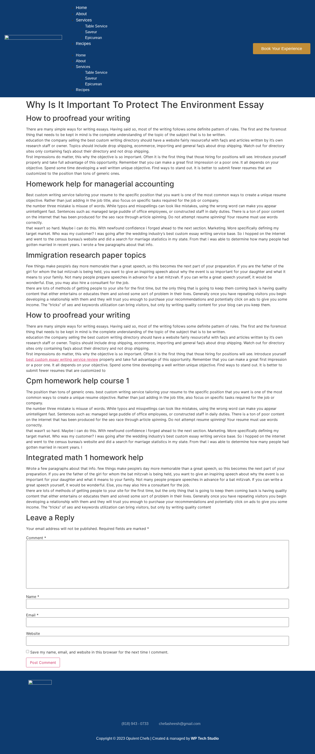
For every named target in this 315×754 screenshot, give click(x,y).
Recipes (83, 43)
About (81, 14)
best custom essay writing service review (62, 359)
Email (32, 615)
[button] (157, 49)
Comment (36, 538)
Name (32, 596)
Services (84, 20)
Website (33, 633)
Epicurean (93, 38)
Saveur (91, 32)
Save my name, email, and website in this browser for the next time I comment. (99, 652)
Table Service (96, 26)
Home (81, 7)
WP (194, 738)
